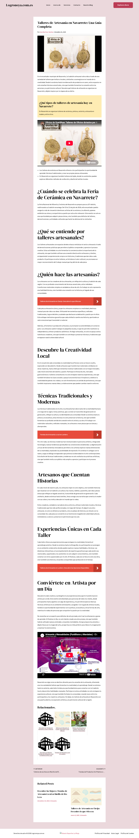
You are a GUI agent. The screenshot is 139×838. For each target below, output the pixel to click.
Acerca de (56, 5)
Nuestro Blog (88, 5)
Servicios (67, 5)
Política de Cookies (127, 833)
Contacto (76, 5)
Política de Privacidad (102, 833)
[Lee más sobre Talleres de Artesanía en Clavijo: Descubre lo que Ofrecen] (86, 796)
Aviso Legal (115, 833)
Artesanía (53, 801)
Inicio (48, 5)
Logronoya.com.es (19, 5)
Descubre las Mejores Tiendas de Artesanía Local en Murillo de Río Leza (52, 794)
